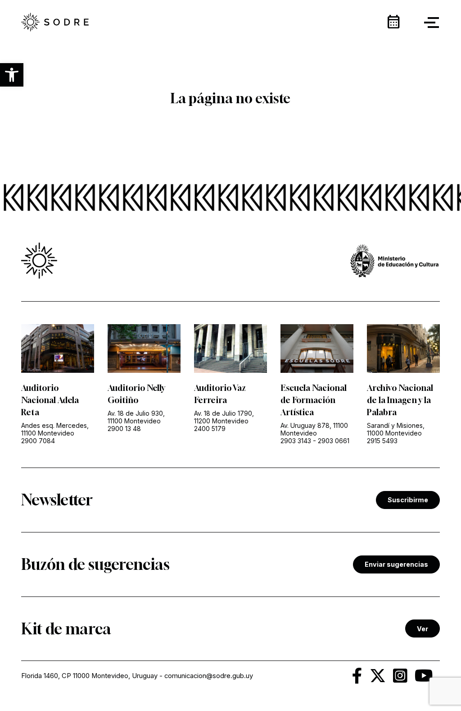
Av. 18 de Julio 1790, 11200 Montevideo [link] (224, 417)
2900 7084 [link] (38, 441)
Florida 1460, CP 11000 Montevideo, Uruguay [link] (89, 676)
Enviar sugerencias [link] (396, 564)
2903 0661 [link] (333, 441)
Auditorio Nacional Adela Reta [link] (50, 400)
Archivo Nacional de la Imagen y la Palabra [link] (400, 400)
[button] (11, 75)
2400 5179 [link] (210, 428)
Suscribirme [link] (408, 500)
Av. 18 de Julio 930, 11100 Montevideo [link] (136, 417)
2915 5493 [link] (382, 441)
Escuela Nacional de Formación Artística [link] (313, 400)
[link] (55, 23)
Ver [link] (422, 629)
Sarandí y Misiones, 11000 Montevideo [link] (396, 429)
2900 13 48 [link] (124, 428)
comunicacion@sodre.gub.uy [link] (208, 676)
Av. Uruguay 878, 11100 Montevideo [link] (314, 429)
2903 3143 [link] (295, 441)
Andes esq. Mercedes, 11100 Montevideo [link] (55, 429)
